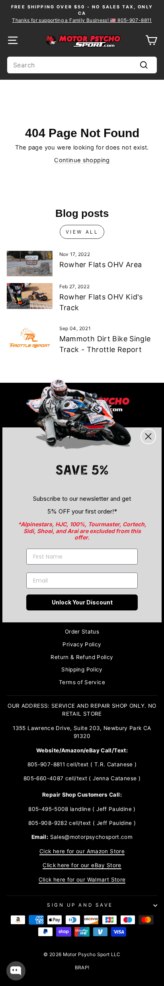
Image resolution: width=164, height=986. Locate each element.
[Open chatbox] (15, 970)
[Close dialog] (148, 436)
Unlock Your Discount (82, 602)
